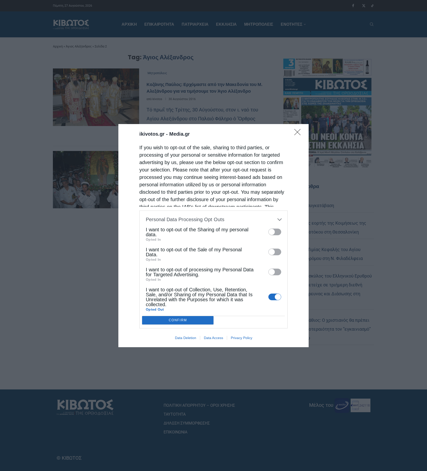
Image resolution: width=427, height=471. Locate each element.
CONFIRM (178, 320)
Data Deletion (185, 338)
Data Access (213, 338)
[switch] (274, 232)
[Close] (299, 133)
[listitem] (213, 219)
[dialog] (213, 235)
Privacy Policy (241, 338)
